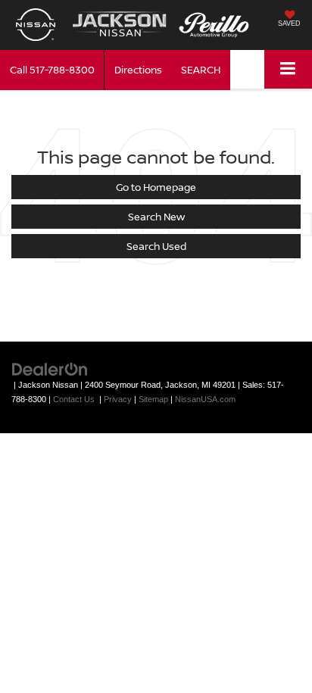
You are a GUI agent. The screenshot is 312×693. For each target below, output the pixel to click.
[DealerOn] (50, 368)
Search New (156, 216)
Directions (138, 69)
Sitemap (153, 399)
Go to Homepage (156, 187)
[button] (52, 70)
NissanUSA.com (205, 399)
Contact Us (74, 399)
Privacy (118, 399)
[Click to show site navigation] (288, 69)
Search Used (156, 246)
